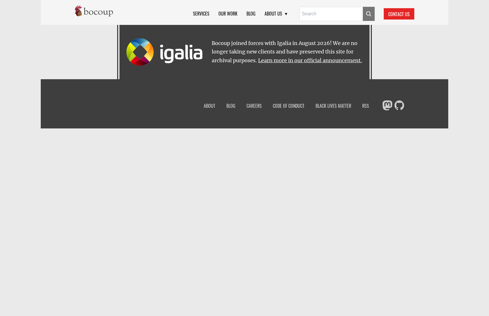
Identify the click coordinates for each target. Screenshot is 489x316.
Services (201, 13)
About (209, 106)
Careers (254, 106)
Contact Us (399, 14)
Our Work (227, 13)
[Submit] (369, 14)
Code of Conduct (288, 106)
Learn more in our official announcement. (310, 60)
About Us (273, 13)
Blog (251, 13)
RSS (365, 106)
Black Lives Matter (333, 106)
